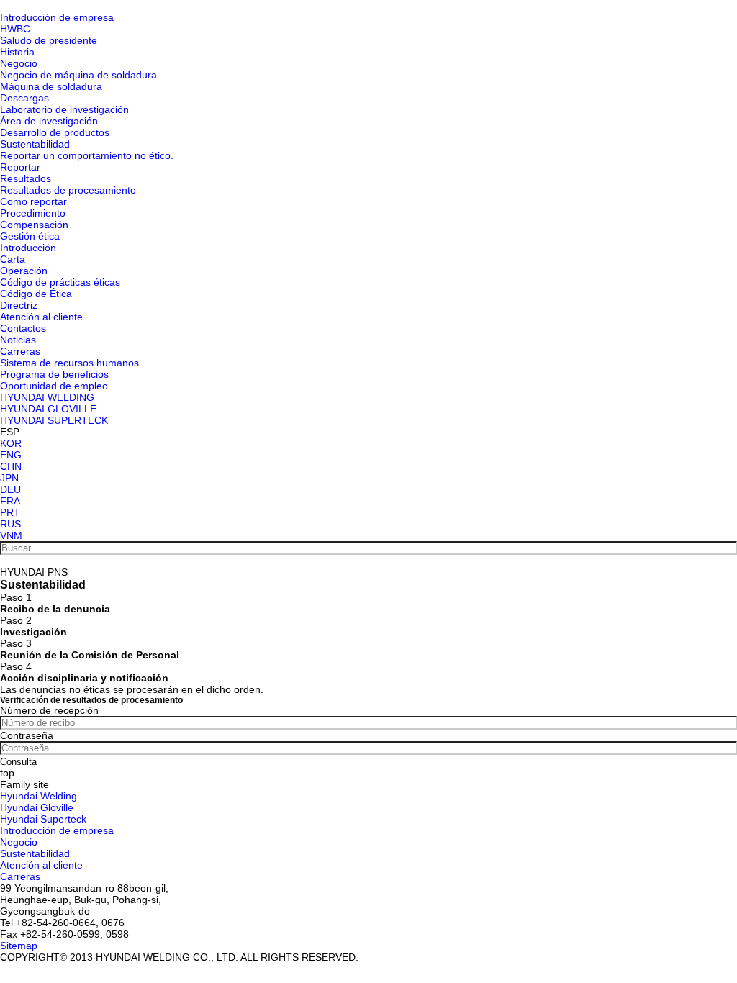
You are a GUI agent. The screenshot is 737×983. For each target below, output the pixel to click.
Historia (17, 52)
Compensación (34, 224)
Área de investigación (49, 121)
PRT (10, 512)
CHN (11, 466)
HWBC (15, 29)
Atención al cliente (41, 316)
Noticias (18, 339)
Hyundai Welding (38, 796)
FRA (10, 501)
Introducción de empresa (57, 17)
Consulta (18, 761)
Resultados (25, 178)
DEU (10, 489)
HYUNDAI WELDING (47, 397)
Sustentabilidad (35, 144)
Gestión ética (30, 236)
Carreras (20, 351)
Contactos (23, 328)
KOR (11, 443)
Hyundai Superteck (43, 819)
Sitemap (18, 945)
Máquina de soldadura (51, 86)
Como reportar (33, 201)
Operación (24, 270)
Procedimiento (32, 213)
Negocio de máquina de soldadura (78, 75)
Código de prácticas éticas (60, 282)
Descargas (24, 98)
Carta (12, 259)
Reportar (20, 167)
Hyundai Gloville (36, 807)
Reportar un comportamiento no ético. (86, 155)
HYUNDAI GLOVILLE (48, 409)
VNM (11, 535)
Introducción (28, 247)
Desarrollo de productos (54, 132)
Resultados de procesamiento (68, 190)
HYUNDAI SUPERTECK (54, 420)
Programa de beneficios (54, 374)
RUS (10, 524)
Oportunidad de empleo (54, 385)
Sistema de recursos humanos (69, 362)
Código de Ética (36, 293)
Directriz (18, 305)
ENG (11, 455)
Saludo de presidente (48, 40)
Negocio (18, 63)
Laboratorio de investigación (64, 109)
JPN (9, 478)
